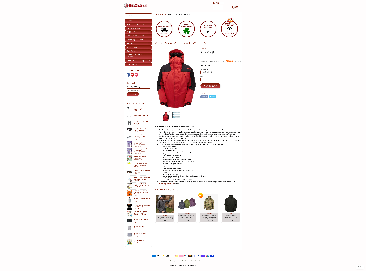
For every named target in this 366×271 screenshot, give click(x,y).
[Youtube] (132, 75)
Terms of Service (204, 261)
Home (129, 21)
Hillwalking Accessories (166, 184)
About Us (166, 261)
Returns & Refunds (183, 261)
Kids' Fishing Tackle (135, 25)
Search (159, 261)
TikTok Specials (133, 28)
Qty (201, 76)
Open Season (182, 265)
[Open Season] (135, 6)
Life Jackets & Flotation (137, 36)
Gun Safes (131, 51)
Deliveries (194, 261)
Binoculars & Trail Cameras (134, 56)
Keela (203, 48)
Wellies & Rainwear (135, 47)
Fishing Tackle (139, 32)
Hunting (139, 44)
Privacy (172, 261)
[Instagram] (136, 75)
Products (163, 14)
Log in (216, 3)
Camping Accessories (136, 40)
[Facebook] (128, 75)
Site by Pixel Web (183, 267)
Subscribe (133, 94)
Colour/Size (204, 69)
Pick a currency (218, 6)
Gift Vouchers (132, 64)
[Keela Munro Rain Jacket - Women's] (166, 116)
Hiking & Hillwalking (139, 61)
